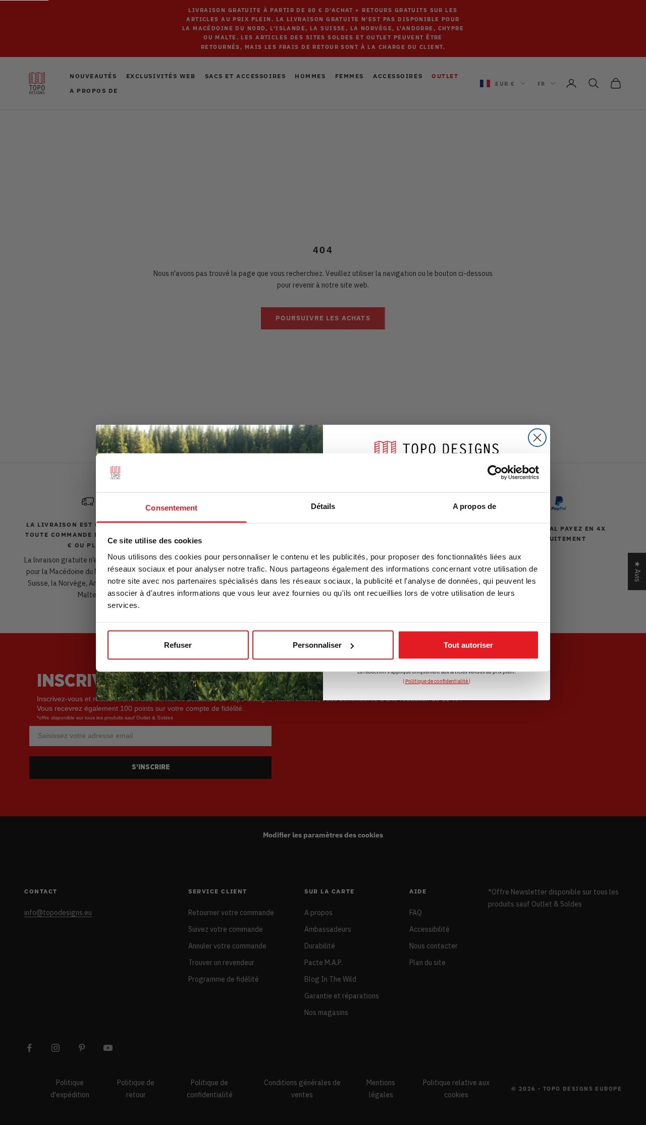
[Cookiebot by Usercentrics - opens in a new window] (495, 472)
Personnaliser (317, 645)
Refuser (178, 645)
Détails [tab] (323, 505)
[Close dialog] (537, 437)
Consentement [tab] (171, 507)
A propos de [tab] (474, 505)
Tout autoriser (468, 645)
